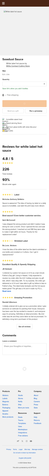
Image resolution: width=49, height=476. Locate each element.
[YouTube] (31, 441)
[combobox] (24, 84)
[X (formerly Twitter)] (22, 441)
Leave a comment (9, 341)
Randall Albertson (9, 302)
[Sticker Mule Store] (18, 441)
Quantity (5, 79)
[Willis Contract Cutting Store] (3, 63)
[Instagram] (27, 441)
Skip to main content (1, 1)
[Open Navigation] (3, 3)
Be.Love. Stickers (9, 245)
